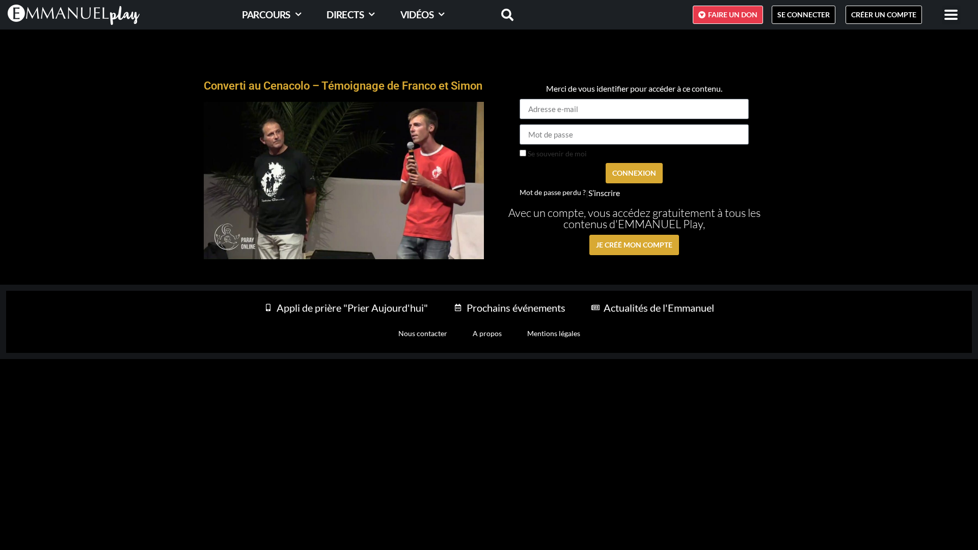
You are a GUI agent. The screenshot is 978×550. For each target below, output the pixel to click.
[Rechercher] (501, 15)
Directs (345, 14)
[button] (951, 15)
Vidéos (416, 14)
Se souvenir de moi (556, 154)
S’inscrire (604, 193)
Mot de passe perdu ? (553, 192)
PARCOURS (266, 14)
